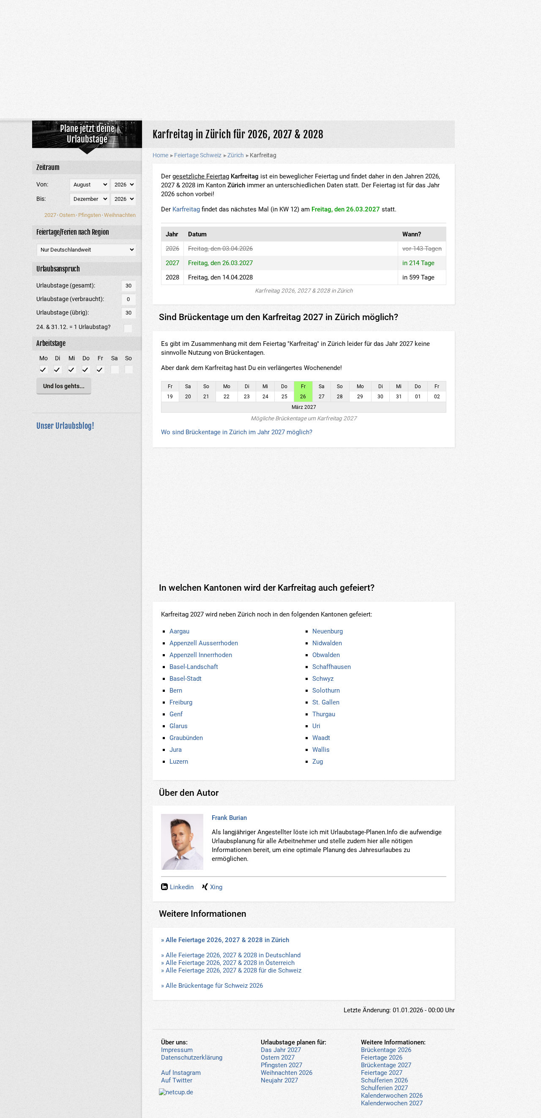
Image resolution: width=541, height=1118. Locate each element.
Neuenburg (327, 631)
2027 (50, 215)
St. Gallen (325, 702)
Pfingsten (89, 215)
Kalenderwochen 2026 (392, 1095)
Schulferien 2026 (384, 1080)
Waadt (321, 738)
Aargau (179, 631)
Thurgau (323, 714)
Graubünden (186, 738)
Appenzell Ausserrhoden (203, 643)
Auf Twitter (176, 1080)
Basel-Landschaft (193, 667)
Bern (175, 690)
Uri (316, 726)
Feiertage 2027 (381, 1073)
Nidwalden (327, 643)
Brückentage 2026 (386, 1050)
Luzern (178, 761)
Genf (176, 714)
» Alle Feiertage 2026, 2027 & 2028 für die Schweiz (231, 970)
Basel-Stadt (185, 678)
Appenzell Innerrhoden (200, 655)
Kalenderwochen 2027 (392, 1103)
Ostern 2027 (278, 1057)
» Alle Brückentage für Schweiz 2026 (212, 985)
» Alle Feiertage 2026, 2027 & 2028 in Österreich (228, 963)
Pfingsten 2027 (281, 1065)
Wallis (321, 750)
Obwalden (326, 655)
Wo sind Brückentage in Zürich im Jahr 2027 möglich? (236, 432)
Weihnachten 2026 (286, 1073)
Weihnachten (120, 215)
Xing (216, 887)
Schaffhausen (331, 667)
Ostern (67, 215)
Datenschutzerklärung (191, 1057)
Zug (317, 761)
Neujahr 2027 (279, 1080)
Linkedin (182, 887)
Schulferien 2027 (384, 1088)
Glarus (178, 726)
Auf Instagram (181, 1073)
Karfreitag (186, 209)
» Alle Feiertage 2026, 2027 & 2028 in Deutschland (231, 955)
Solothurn (326, 690)
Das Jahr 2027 (281, 1050)
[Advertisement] (270, 59)
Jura (175, 750)
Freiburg (180, 702)
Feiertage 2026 (381, 1057)
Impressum (177, 1050)
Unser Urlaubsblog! (65, 425)
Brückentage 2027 (386, 1065)
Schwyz (322, 678)
